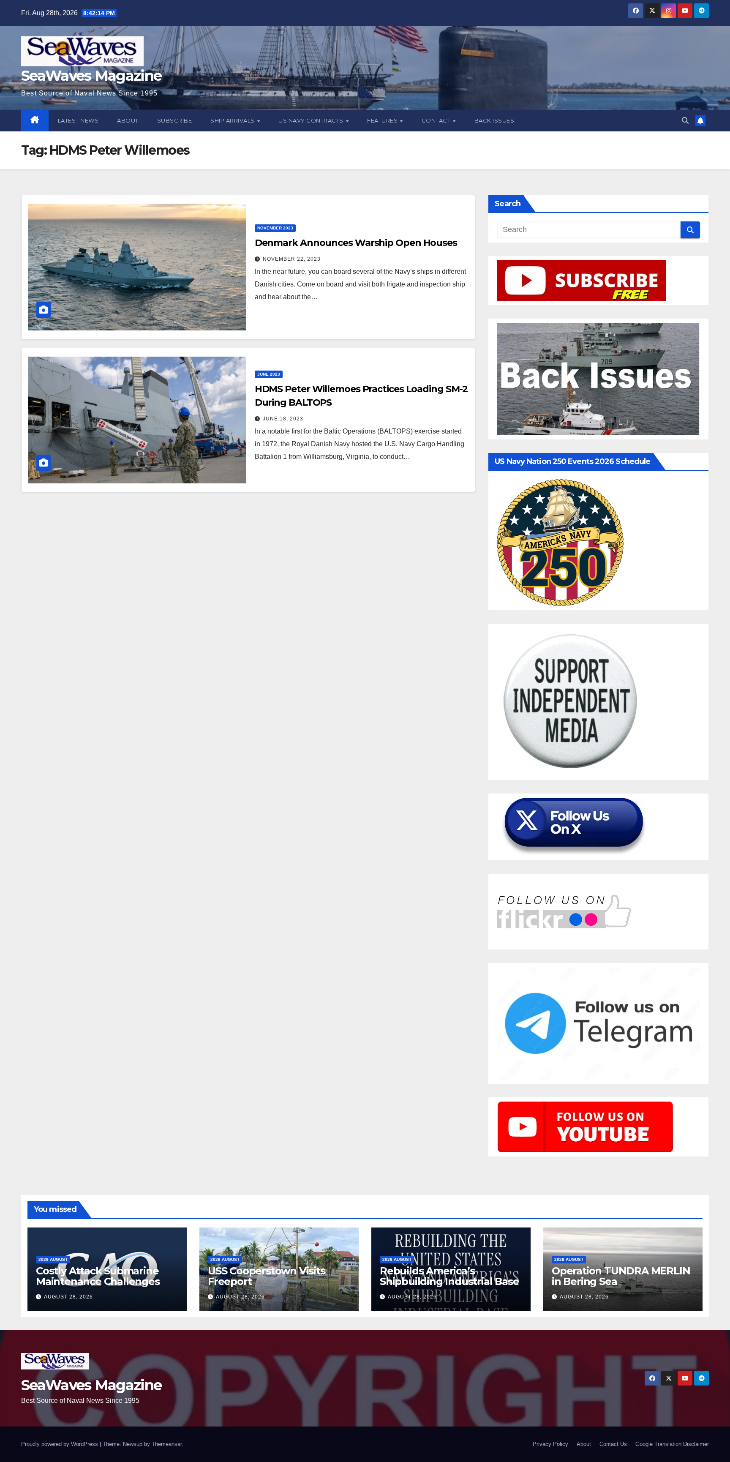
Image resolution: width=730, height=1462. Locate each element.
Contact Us (613, 1444)
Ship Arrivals (233, 120)
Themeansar (167, 1444)
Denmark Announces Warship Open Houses (356, 242)
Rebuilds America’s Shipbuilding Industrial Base (449, 1276)
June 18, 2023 (283, 419)
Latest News (78, 120)
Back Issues (494, 120)
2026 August (53, 1259)
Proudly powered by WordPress (60, 1444)
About (128, 120)
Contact (437, 120)
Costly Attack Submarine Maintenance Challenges (98, 1276)
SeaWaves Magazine (91, 76)
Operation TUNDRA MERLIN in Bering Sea (621, 1276)
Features (383, 120)
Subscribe (174, 120)
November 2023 (275, 228)
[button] (685, 120)
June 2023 (268, 374)
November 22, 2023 (292, 259)
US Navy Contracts (311, 120)
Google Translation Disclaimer (672, 1444)
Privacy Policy (550, 1444)
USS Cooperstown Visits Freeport (266, 1276)
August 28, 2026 (68, 1297)
